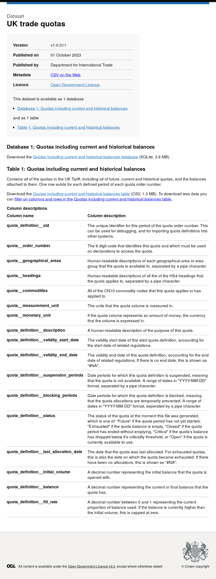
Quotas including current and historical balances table (81, 193)
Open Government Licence (75, 84)
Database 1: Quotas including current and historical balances (72, 108)
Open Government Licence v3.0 (91, 566)
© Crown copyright (195, 566)
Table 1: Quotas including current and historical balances (68, 127)
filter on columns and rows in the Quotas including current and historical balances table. (93, 199)
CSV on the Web (66, 74)
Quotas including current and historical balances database (85, 156)
